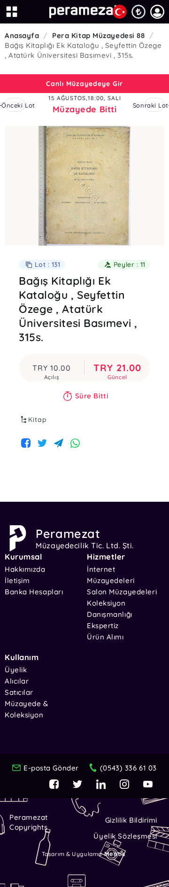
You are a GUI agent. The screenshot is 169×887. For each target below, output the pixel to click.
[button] (157, 12)
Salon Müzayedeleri (122, 591)
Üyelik (16, 669)
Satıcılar (19, 692)
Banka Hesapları (34, 591)
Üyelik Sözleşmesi (125, 836)
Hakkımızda (25, 569)
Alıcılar (17, 681)
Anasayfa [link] (22, 35)
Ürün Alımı (105, 636)
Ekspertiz (103, 625)
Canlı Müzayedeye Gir (84, 83)
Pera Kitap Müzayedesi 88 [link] (98, 35)
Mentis (114, 853)
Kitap (37, 419)
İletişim (17, 580)
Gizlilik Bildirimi (131, 820)
